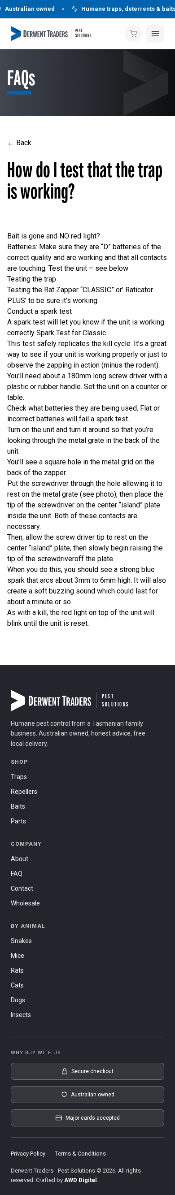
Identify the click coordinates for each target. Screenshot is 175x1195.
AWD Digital (80, 1180)
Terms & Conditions (80, 1153)
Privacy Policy (28, 1153)
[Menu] (155, 34)
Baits (18, 806)
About (19, 858)
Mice (17, 955)
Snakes (21, 940)
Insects (21, 1014)
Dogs (18, 1000)
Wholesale (25, 903)
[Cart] (133, 33)
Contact (22, 888)
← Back (19, 143)
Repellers (24, 791)
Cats (17, 985)
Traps (19, 776)
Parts (18, 821)
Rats (17, 970)
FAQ (16, 873)
